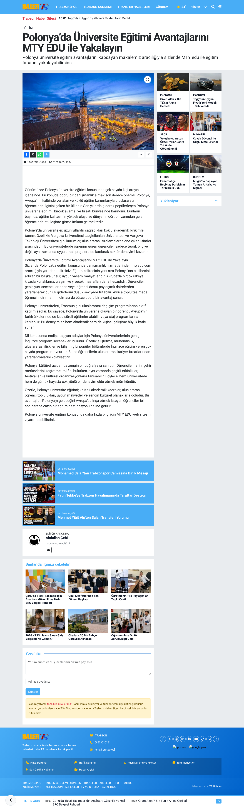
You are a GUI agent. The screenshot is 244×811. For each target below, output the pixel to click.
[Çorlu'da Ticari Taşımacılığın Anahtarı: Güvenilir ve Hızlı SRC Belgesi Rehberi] (45, 581)
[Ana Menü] (218, 7)
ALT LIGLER (72, 787)
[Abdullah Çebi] (34, 540)
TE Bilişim (215, 786)
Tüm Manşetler (186, 762)
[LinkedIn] (189, 739)
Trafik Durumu (87, 762)
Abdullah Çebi (57, 538)
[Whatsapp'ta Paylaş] (40, 154)
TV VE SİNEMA (90, 787)
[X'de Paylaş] (33, 154)
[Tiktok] (203, 739)
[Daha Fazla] (46, 154)
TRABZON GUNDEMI (97, 7)
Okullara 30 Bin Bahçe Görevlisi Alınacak (82, 637)
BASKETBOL (108, 787)
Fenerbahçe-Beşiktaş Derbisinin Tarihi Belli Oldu (172, 184)
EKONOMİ (166, 95)
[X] (170, 739)
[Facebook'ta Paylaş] (26, 154)
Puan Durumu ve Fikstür (142, 762)
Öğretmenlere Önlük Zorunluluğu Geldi (124, 637)
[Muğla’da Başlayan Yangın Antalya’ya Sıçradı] (205, 164)
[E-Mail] (49, 550)
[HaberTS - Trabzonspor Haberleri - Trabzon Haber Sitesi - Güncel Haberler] (36, 6)
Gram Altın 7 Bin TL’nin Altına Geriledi (170, 102)
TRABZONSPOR (66, 7)
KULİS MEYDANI (32, 787)
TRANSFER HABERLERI (134, 7)
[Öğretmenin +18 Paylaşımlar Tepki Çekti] (131, 581)
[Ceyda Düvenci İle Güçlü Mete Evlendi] (205, 121)
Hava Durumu (38, 762)
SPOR (163, 134)
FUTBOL (165, 177)
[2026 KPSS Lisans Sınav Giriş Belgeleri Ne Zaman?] (45, 620)
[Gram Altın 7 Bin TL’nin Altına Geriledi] (173, 82)
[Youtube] (196, 739)
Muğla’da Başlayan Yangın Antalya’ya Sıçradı (205, 184)
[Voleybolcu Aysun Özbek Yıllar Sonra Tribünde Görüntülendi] (173, 121)
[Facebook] (163, 739)
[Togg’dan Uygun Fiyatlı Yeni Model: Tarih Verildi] (205, 82)
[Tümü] (216, 201)
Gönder (33, 691)
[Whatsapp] (209, 739)
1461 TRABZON (53, 787)
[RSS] (216, 739)
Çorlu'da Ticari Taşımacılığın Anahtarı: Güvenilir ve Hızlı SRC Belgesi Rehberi (44, 599)
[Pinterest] (176, 739)
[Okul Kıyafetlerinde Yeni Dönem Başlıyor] (88, 581)
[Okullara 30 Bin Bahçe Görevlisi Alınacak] (88, 620)
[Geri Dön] (10, 800)
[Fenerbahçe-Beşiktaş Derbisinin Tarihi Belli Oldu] (173, 164)
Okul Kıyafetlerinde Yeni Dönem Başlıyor (83, 597)
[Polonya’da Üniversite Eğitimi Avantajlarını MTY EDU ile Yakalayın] (88, 111)
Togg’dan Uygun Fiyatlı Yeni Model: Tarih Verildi (95, 18)
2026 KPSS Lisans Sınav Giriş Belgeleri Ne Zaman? (44, 637)
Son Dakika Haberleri (41, 769)
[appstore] (179, 747)
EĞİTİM (28, 28)
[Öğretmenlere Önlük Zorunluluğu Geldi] (131, 620)
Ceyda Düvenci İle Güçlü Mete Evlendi (205, 140)
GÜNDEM (162, 7)
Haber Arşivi (86, 769)
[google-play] (197, 747)
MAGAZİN (199, 134)
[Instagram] (183, 739)
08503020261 (102, 742)
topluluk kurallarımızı (60, 704)
